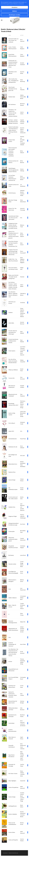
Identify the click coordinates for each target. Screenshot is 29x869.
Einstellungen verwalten (14, 14)
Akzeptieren (14, 7)
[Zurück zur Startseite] (15, 20)
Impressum (5, 852)
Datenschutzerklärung (13, 852)
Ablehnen (14, 11)
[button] (1, 20)
